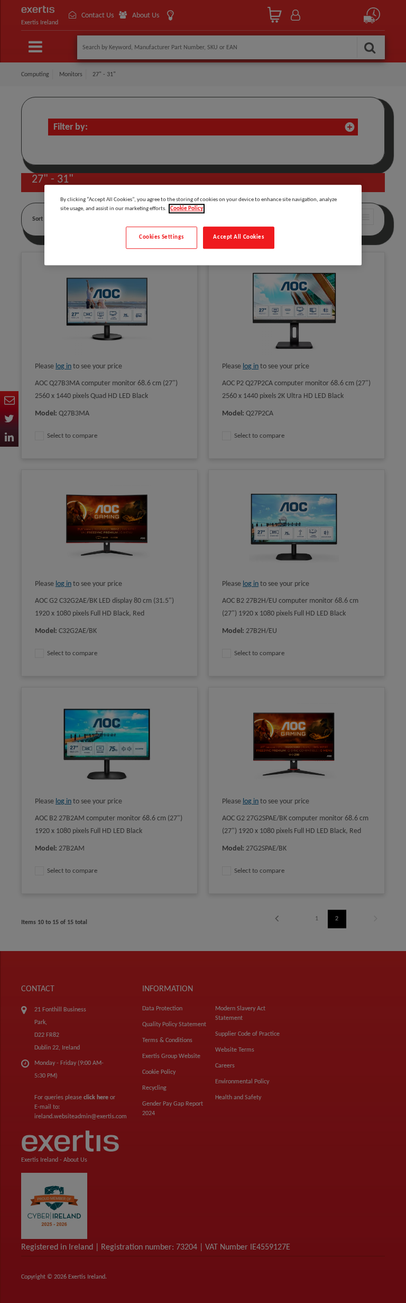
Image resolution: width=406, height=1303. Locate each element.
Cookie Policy (186, 209)
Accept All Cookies (238, 237)
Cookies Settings (161, 237)
